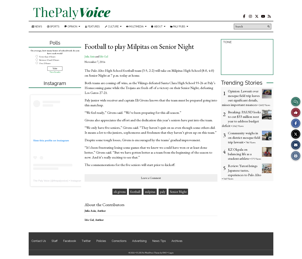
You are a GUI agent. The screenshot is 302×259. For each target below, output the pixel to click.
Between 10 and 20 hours (49, 60)
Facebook (69, 241)
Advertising (139, 241)
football (135, 192)
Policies (101, 241)
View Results (55, 72)
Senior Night (178, 192)
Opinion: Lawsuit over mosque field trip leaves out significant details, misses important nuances (241, 98)
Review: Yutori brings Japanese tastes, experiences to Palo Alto (244, 170)
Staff (54, 241)
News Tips (159, 241)
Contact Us (38, 241)
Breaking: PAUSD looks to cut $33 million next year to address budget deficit (241, 119)
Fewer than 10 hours (47, 56)
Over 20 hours (45, 63)
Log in (171, 252)
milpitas (150, 192)
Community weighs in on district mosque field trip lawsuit (244, 137)
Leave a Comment (151, 178)
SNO (164, 252)
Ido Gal (104, 56)
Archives (176, 241)
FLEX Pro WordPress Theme (148, 252)
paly (162, 192)
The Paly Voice (41, 180)
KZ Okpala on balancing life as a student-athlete (239, 154)
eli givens (120, 192)
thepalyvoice (60, 180)
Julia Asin (90, 56)
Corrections (119, 241)
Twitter (86, 241)
